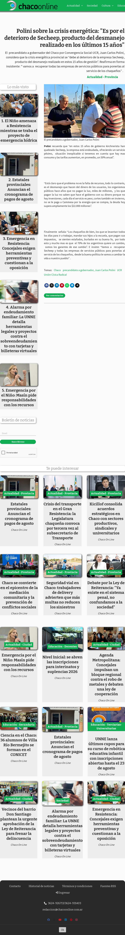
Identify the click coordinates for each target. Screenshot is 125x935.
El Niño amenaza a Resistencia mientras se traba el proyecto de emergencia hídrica (18, 130)
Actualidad (73, 5)
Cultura (106, 5)
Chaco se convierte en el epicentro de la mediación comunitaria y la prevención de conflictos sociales (19, 594)
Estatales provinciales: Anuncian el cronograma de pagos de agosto (19, 514)
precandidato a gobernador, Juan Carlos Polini (89, 270)
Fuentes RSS (108, 886)
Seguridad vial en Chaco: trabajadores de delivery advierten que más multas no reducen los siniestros (62, 594)
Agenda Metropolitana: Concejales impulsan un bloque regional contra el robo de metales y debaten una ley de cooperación (106, 674)
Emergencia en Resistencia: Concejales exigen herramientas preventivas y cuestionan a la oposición (106, 824)
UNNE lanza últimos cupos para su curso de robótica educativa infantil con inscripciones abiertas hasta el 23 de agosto (106, 753)
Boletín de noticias (18, 420)
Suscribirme (18, 442)
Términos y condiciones (77, 886)
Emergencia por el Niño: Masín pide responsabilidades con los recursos (18, 662)
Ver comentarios (54, 295)
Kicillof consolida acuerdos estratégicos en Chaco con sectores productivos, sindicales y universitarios (106, 519)
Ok (62, 929)
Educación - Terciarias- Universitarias (106, 726)
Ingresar (64, 892)
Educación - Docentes (62, 646)
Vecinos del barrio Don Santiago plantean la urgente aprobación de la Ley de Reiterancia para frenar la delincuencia (18, 824)
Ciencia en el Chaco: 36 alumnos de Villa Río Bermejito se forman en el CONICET (18, 745)
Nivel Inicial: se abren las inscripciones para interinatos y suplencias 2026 (62, 664)
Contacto (15, 886)
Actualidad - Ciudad (18, 644)
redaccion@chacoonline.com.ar (62, 909)
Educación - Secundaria (19, 724)
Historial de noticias (41, 886)
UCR (119, 270)
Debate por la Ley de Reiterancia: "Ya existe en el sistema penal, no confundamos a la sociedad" (106, 594)
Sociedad (92, 5)
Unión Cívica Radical (55, 274)
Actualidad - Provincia (102, 77)
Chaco (57, 270)
